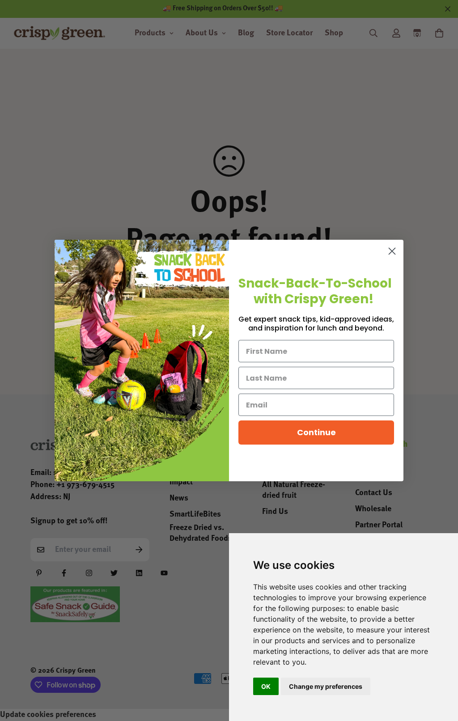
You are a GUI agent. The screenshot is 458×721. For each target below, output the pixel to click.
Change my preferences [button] (325, 686)
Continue (316, 432)
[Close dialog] (392, 251)
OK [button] (266, 686)
